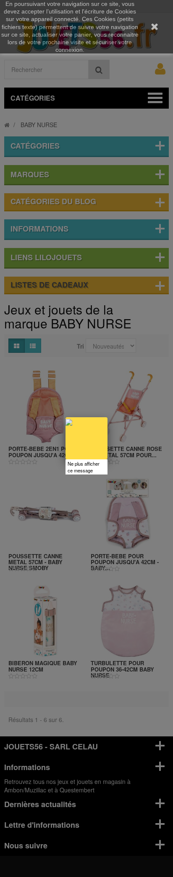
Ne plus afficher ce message (84, 467)
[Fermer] (107, 417)
